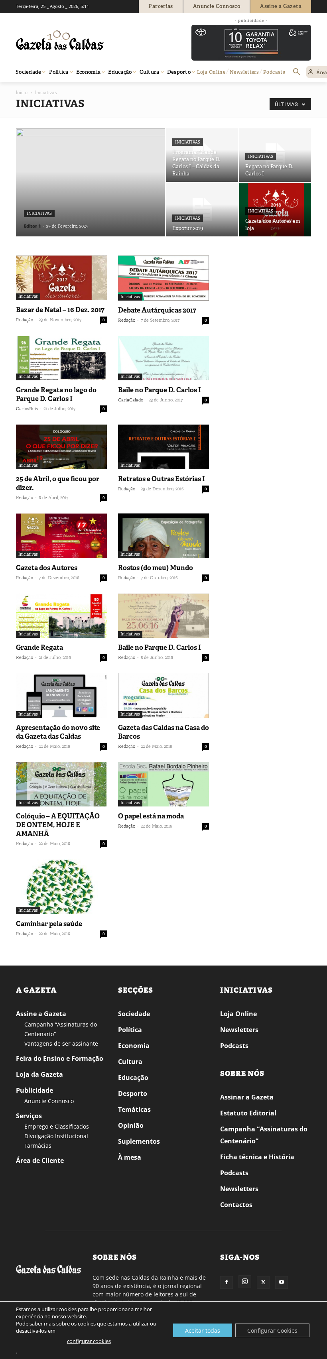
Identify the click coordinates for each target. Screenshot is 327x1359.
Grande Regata (39, 647)
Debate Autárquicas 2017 (157, 310)
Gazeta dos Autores (46, 567)
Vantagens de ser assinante (61, 1043)
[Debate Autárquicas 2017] (163, 278)
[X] (263, 1282)
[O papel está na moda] (163, 784)
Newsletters (239, 1029)
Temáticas (134, 1109)
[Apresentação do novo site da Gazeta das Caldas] (61, 695)
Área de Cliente (40, 1160)
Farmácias (37, 1145)
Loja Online (238, 1013)
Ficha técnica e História (257, 1156)
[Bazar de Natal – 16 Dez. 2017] (61, 278)
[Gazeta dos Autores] (61, 535)
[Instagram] (244, 1281)
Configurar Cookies (272, 1330)
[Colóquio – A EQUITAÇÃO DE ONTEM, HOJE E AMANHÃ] (61, 784)
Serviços (29, 1115)
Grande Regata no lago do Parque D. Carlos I (56, 394)
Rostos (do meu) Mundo (155, 567)
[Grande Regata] (61, 616)
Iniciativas (39, 213)
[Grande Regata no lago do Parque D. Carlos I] (61, 358)
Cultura (130, 1061)
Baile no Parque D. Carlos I (159, 389)
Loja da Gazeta (39, 1074)
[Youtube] (281, 1282)
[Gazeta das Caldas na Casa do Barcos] (163, 695)
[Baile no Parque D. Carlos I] (163, 358)
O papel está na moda (151, 816)
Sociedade (134, 1013)
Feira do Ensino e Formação (59, 1058)
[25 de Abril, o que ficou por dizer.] (61, 447)
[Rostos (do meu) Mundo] (163, 535)
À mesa (129, 1157)
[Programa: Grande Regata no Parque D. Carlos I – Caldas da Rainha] (202, 155)
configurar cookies (89, 1341)
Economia (134, 1045)
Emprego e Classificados (56, 1126)
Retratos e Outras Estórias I (161, 478)
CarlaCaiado (130, 400)
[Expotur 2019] (202, 209)
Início (22, 92)
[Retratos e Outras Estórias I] (163, 447)
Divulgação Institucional (56, 1136)
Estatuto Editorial (248, 1113)
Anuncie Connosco (49, 1101)
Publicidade (34, 1090)
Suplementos (139, 1141)
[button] (296, 72)
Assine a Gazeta (41, 1013)
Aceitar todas (202, 1330)
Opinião (131, 1125)
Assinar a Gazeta (247, 1097)
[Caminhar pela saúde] (61, 886)
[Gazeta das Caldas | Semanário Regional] (91, 40)
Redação (24, 320)
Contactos (236, 1204)
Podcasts (234, 1045)
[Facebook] (226, 1282)
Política (130, 1029)
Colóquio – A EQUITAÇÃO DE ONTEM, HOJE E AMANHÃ (58, 825)
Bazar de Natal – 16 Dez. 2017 (60, 309)
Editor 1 (32, 226)
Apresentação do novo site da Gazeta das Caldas (58, 732)
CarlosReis (27, 408)
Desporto (132, 1093)
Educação (133, 1077)
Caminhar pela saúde (49, 923)
